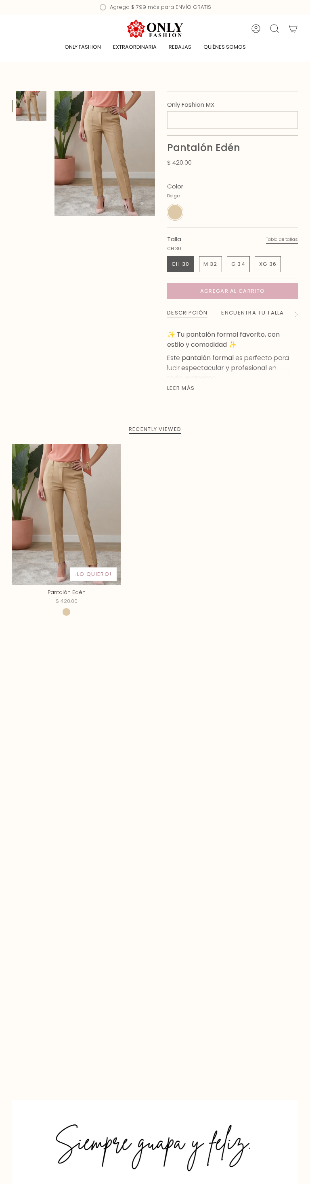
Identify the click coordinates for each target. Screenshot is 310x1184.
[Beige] (66, 611)
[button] (83, 47)
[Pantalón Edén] (66, 514)
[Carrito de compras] (293, 28)
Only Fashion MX (190, 104)
